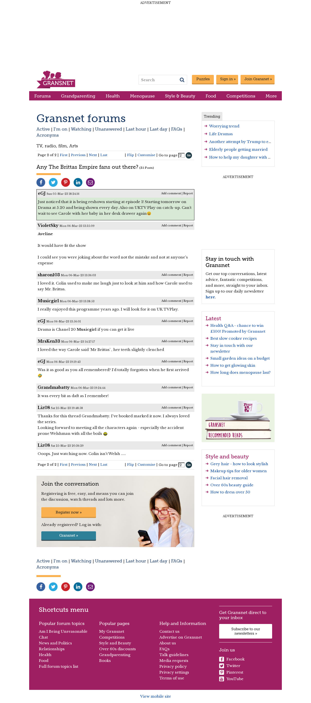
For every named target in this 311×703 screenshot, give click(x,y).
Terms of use (171, 678)
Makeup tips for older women (238, 471)
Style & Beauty (180, 95)
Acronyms (47, 135)
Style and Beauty (115, 643)
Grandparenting (78, 95)
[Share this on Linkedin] (78, 182)
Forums (42, 95)
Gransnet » (68, 535)
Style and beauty (227, 456)
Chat (43, 637)
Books (105, 660)
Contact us (169, 631)
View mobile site (155, 696)
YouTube (234, 678)
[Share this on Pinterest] (65, 182)
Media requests (173, 660)
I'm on (60, 129)
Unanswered (108, 129)
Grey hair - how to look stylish (239, 464)
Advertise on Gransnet (180, 637)
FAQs (176, 129)
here (210, 297)
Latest (213, 318)
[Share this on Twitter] (53, 182)
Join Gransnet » (258, 79)
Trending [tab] (212, 116)
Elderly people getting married (238, 149)
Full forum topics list (58, 666)
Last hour (136, 129)
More (271, 95)
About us (167, 643)
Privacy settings (174, 672)
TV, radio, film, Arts (57, 145)
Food (211, 95)
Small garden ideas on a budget (240, 358)
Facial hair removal (229, 478)
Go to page (168, 155)
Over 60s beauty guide (231, 485)
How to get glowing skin (232, 365)
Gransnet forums (81, 118)
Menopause (142, 95)
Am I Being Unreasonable (63, 631)
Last (103, 155)
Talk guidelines (174, 654)
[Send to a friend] (90, 182)
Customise (146, 155)
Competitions (240, 95)
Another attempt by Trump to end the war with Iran (258, 141)
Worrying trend (224, 126)
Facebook (235, 659)
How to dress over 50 (230, 492)
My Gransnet (111, 631)
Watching (81, 129)
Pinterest (234, 672)
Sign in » (228, 79)
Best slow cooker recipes (233, 338)
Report (188, 193)
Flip (130, 155)
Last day (158, 129)
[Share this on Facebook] (40, 182)
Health (113, 95)
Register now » (69, 512)
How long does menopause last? (240, 372)
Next (93, 155)
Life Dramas (221, 134)
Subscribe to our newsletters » (245, 631)
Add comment (171, 193)
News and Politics (55, 643)
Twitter (233, 665)
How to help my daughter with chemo (245, 157)
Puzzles (203, 79)
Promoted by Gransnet (243, 331)
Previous (78, 155)
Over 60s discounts (117, 649)
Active (43, 129)
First (64, 155)
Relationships (52, 649)
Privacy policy (173, 666)
